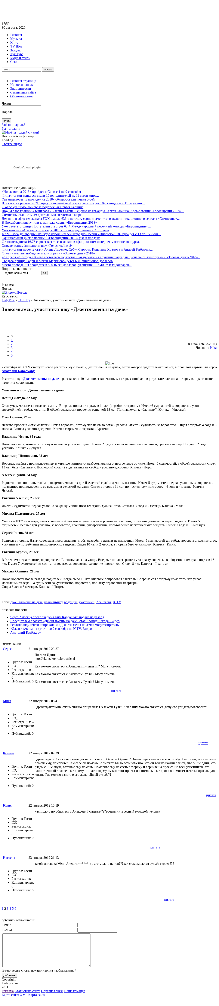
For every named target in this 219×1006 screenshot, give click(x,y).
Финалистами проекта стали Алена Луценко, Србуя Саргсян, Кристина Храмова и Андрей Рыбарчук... (77, 249)
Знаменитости (20, 88)
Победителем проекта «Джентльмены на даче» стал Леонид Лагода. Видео (65, 621)
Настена (9, 857)
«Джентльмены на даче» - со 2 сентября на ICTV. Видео (51, 628)
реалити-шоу (53, 602)
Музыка (16, 38)
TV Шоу (16, 46)
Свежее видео (12, 144)
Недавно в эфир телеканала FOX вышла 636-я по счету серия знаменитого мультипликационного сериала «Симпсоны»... (91, 218)
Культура (16, 54)
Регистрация (11, 128)
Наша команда (74, 991)
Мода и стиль (20, 58)
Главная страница (23, 81)
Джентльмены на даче (26, 602)
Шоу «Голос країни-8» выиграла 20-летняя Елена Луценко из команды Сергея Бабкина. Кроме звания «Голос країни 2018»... (93, 211)
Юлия (7, 805)
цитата (116, 690)
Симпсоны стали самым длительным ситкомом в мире (41, 215)
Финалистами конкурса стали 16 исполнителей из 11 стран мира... (50, 195)
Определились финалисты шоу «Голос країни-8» (37, 245)
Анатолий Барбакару (25, 632)
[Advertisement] (79, 11)
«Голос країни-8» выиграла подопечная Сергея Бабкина (42, 207)
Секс (13, 62)
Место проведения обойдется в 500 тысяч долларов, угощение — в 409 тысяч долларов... (67, 265)
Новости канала (22, 84)
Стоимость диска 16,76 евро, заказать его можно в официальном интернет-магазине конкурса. (71, 242)
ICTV (117, 602)
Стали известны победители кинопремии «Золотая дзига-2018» (48, 253)
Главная (16, 35)
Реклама (8, 991)
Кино (14, 42)
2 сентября (103, 602)
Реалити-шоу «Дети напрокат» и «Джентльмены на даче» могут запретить (64, 625)
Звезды (15, 50)
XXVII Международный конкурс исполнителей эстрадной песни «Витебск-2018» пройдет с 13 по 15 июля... (81, 234)
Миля (7, 701)
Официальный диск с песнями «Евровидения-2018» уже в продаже (51, 238)
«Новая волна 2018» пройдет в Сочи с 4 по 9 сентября (41, 191)
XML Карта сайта (33, 995)
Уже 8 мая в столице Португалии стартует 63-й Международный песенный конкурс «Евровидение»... (76, 226)
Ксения (8, 753)
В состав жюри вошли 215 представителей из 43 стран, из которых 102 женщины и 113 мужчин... (73, 203)
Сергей (8, 649)
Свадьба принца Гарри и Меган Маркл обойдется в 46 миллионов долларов (57, 261)
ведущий (70, 602)
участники (86, 602)
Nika (213, 347)
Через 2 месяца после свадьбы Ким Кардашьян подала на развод (57, 617)
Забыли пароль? (13, 124)
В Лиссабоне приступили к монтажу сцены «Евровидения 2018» (49, 222)
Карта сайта (10, 995)
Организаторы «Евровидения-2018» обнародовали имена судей (48, 199)
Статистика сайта (23, 92)
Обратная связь (21, 96)
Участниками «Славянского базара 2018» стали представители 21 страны (55, 230)
